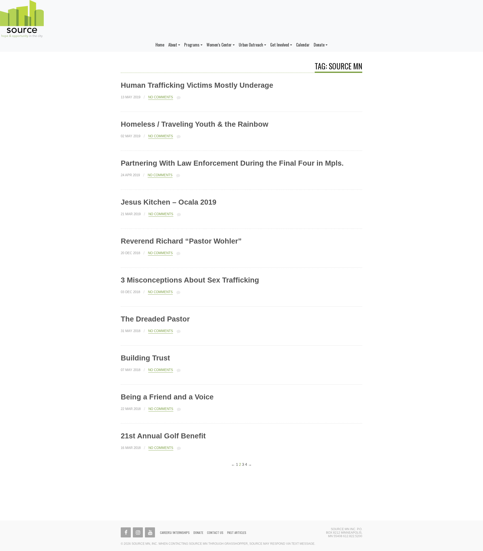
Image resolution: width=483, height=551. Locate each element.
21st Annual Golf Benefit (163, 436)
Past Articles (236, 532)
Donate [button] (319, 45)
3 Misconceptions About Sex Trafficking (190, 280)
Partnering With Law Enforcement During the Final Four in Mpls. (232, 163)
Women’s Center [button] (219, 45)
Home (159, 45)
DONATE (198, 532)
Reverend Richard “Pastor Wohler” (181, 241)
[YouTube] (150, 532)
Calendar (303, 45)
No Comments (160, 97)
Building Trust (145, 358)
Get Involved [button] (279, 45)
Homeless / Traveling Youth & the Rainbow (194, 124)
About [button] (172, 45)
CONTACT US (215, 532)
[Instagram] (138, 532)
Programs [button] (191, 45)
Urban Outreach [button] (251, 45)
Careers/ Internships (175, 532)
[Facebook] (126, 532)
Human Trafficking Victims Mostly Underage (197, 85)
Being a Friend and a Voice (167, 397)
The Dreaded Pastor (155, 319)
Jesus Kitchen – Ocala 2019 (168, 202)
